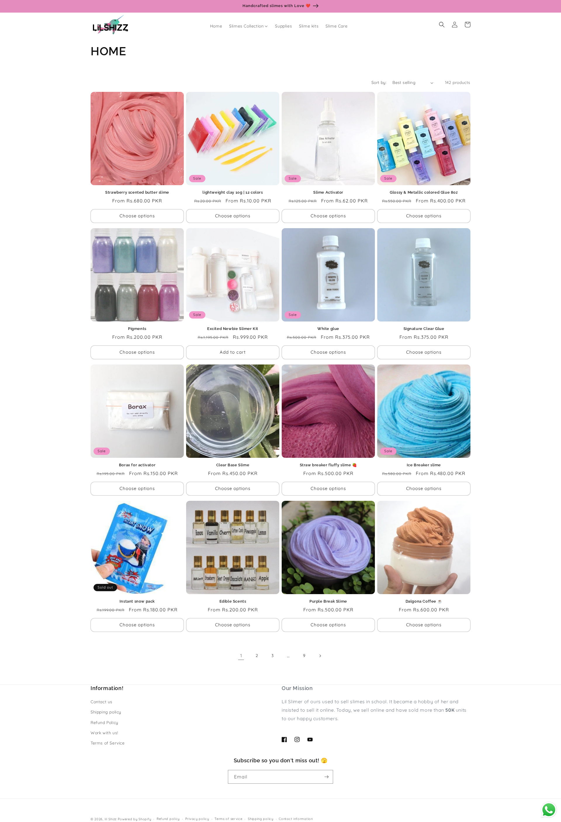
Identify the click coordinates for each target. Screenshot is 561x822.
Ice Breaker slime (424, 465)
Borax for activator (137, 465)
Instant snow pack (137, 601)
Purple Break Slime (328, 601)
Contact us (101, 701)
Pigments (137, 328)
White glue (328, 328)
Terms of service (228, 819)
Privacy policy (197, 819)
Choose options (137, 216)
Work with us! (104, 732)
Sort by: (379, 82)
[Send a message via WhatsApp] (549, 810)
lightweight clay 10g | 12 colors (232, 192)
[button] (248, 26)
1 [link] (241, 655)
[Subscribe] (326, 777)
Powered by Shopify (134, 819)
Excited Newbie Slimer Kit (232, 328)
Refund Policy (104, 722)
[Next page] (320, 655)
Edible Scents (232, 601)
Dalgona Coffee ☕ (424, 601)
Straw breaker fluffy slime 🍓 (328, 465)
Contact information (296, 819)
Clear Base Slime (233, 465)
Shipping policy (106, 712)
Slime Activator (328, 192)
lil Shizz (111, 819)
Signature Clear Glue (424, 328)
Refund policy (168, 819)
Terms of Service (108, 743)
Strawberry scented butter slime (137, 192)
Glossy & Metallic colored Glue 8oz (424, 192)
